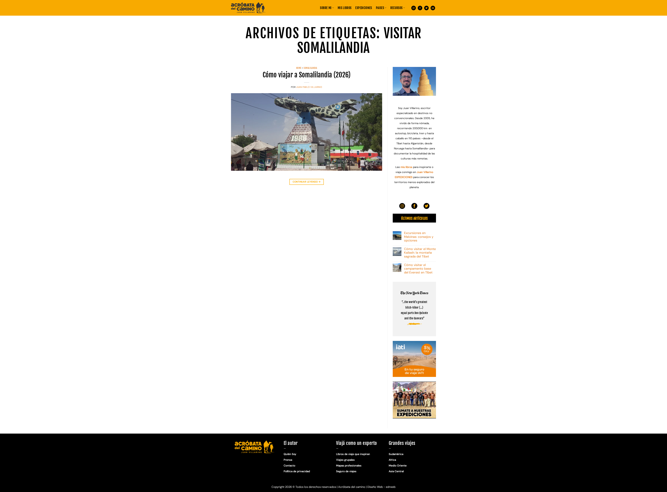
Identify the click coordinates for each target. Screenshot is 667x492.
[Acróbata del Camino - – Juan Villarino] (248, 7)
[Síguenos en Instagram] (413, 7)
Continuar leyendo (307, 181)
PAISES (380, 8)
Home (299, 68)
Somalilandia (310, 68)
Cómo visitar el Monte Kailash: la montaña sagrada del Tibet (420, 253)
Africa (392, 460)
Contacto (289, 465)
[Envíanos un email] (433, 8)
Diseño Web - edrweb (381, 487)
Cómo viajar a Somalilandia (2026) (307, 75)
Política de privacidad (297, 471)
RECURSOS (396, 8)
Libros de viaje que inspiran (353, 454)
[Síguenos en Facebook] (420, 8)
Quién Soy (290, 454)
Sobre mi (325, 8)
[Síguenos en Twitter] (426, 8)
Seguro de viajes (346, 471)
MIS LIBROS (345, 8)
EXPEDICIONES (363, 8)
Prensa (288, 460)
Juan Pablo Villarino (309, 87)
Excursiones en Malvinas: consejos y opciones (418, 237)
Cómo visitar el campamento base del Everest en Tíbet (418, 269)
